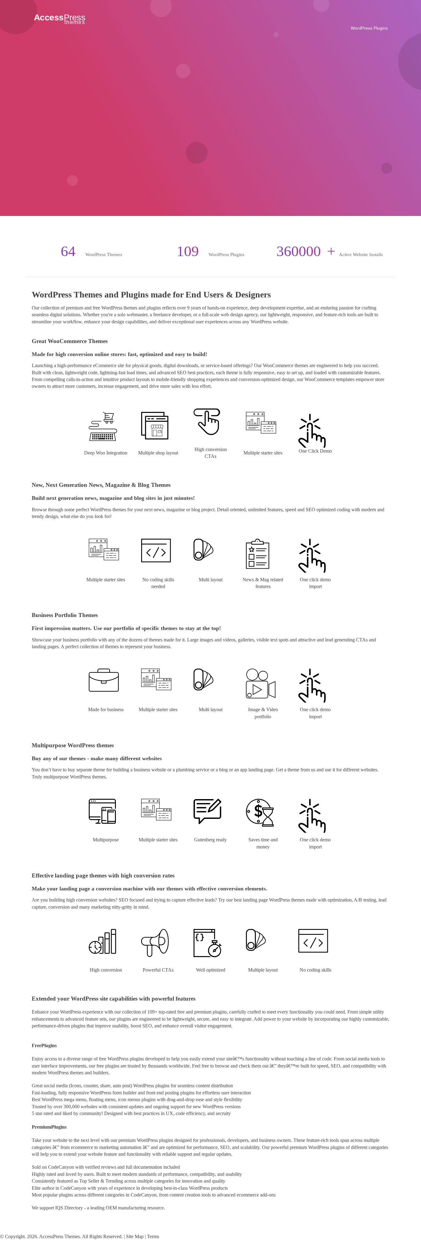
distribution (222, 1085)
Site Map (135, 1236)
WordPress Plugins (369, 28)
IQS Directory (69, 1207)
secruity (223, 1113)
